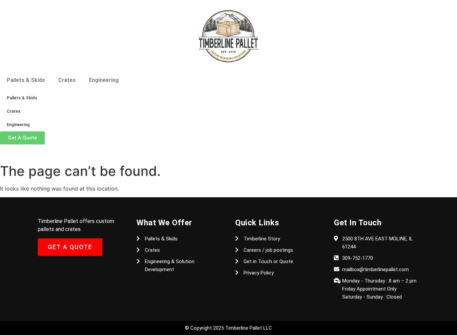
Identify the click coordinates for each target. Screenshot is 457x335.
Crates (67, 80)
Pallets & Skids (26, 80)
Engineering (104, 80)
